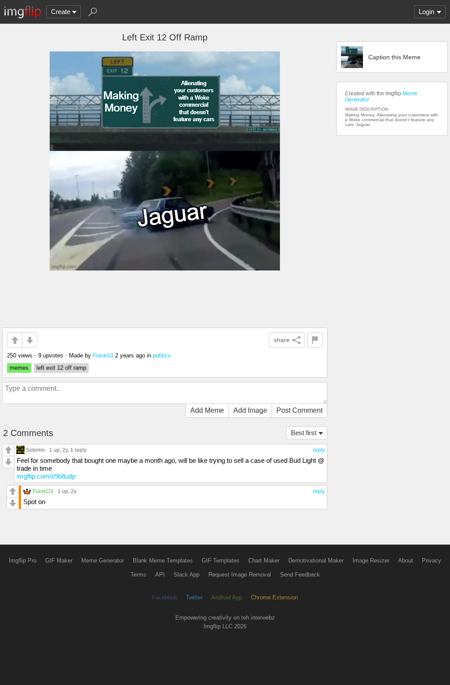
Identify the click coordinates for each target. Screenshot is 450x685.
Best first (303, 432)
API (160, 574)
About (405, 560)
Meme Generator (102, 560)
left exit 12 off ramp (61, 367)
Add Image (250, 410)
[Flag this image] (315, 340)
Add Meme (207, 410)
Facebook (164, 597)
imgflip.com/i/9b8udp (46, 476)
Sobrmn (35, 450)
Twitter (194, 597)
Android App (226, 597)
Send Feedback (300, 574)
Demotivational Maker (316, 560)
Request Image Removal (239, 574)
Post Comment (299, 410)
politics (162, 355)
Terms (138, 574)
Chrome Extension (274, 597)
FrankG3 (103, 355)
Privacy (431, 560)
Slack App (187, 574)
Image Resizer (370, 560)
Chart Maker (263, 560)
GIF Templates (221, 560)
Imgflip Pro (22, 560)
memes (19, 367)
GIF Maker (59, 560)
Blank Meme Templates (163, 560)
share (282, 339)
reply (319, 450)
